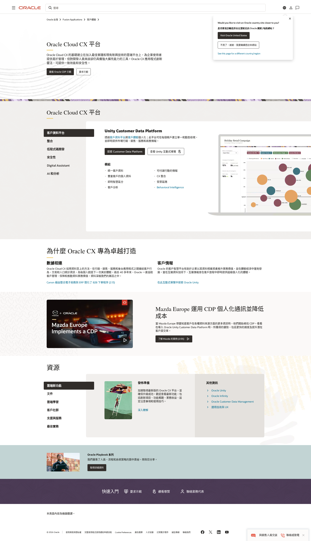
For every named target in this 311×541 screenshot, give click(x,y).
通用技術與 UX (219, 407)
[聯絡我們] (297, 8)
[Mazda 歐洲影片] (90, 324)
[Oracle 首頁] (29, 8)
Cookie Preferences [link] (123, 532)
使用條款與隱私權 (73, 532)
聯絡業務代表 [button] (195, 491)
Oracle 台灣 (52, 19)
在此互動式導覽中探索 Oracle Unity (178, 282)
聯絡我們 (186, 532)
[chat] (253, 535)
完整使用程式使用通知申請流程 (98, 532)
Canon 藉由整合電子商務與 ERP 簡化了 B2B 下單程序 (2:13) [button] (81, 282)
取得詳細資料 (97, 467)
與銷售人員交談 (268, 535)
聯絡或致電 (292, 535)
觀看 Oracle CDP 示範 (60, 71)
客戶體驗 (91, 19)
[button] (14, 8)
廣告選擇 (139, 532)
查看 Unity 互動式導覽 (163, 151)
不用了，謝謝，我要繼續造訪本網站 (238, 44)
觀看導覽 (164, 491)
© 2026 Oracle (53, 532)
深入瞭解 (143, 410)
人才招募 (150, 532)
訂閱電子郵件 (162, 532)
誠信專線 (175, 532)
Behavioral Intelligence (170, 187)
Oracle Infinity (219, 396)
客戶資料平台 (117, 137)
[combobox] (155, 8)
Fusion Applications (72, 19)
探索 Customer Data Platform (124, 151)
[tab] (69, 133)
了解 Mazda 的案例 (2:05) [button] (171, 338)
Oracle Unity (218, 390)
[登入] (291, 8)
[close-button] (303, 535)
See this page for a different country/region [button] (239, 53)
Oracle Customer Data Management (232, 401)
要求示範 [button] (83, 71)
